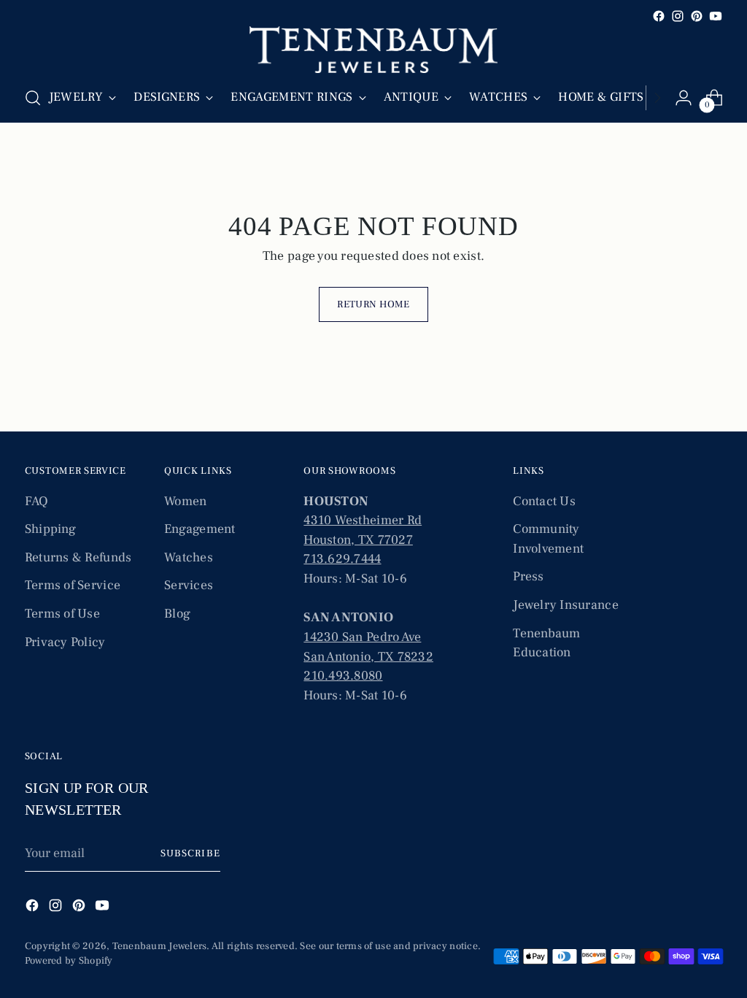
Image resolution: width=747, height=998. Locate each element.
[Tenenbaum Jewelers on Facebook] (658, 16)
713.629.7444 (342, 558)
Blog (177, 613)
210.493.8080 (342, 675)
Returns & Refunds (78, 557)
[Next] (657, 98)
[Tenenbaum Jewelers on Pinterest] (696, 16)
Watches (188, 557)
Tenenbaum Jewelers (159, 946)
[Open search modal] (32, 97)
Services (188, 585)
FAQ (37, 501)
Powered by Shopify (69, 960)
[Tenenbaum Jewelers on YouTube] (715, 16)
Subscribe (190, 853)
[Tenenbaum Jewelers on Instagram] (677, 16)
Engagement (200, 529)
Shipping (50, 529)
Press (528, 576)
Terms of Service (72, 585)
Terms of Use (62, 613)
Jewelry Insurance (566, 604)
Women (185, 501)
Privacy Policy (65, 642)
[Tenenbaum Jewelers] (373, 49)
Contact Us (544, 501)
